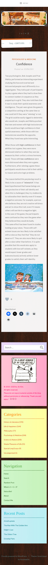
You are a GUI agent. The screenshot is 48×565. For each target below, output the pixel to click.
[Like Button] (7, 299)
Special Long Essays (11, 448)
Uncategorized (9, 453)
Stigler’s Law (8, 530)
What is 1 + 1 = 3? (10, 487)
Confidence (24, 64)
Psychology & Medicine (24, 59)
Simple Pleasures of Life (13, 444)
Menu (25, 3)
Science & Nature (10, 440)
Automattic (25, 559)
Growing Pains (9, 539)
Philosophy (8, 431)
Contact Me (8, 500)
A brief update (9, 521)
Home (6, 474)
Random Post (9, 483)
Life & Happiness (10, 426)
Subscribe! (8, 491)
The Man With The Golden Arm (16, 525)
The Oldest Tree (10, 534)
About (6, 496)
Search (6, 478)
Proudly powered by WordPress (14, 556)
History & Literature (11, 422)
